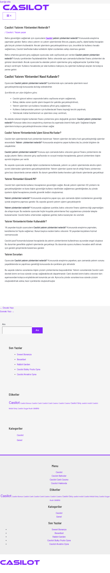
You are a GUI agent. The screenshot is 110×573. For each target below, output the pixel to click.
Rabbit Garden (23, 364)
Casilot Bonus (25, 403)
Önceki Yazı (7, 308)
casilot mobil (87, 403)
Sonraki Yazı (7, 311)
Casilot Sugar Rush (25, 409)
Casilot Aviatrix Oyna (26, 374)
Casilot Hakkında (59, 483)
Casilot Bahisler (59, 476)
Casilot (9, 32)
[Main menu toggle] (9, 15)
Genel (19, 440)
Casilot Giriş (76, 403)
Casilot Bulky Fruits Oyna (28, 369)
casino (36, 408)
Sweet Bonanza (24, 354)
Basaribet (21, 359)
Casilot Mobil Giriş (91, 497)
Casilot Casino (64, 403)
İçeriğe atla (5, 2)
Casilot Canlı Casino (50, 403)
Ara (3, 324)
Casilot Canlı (37, 403)
